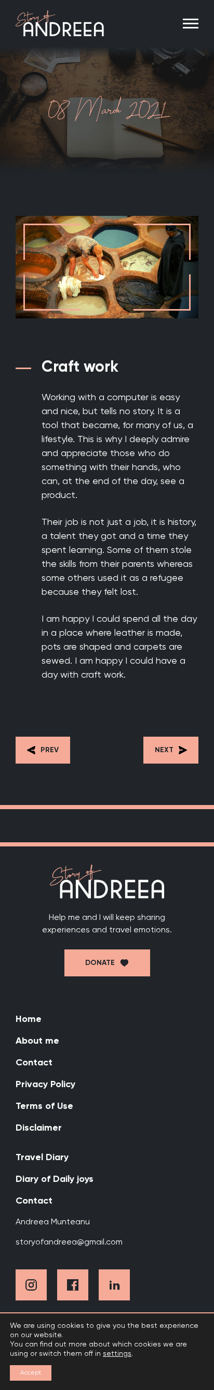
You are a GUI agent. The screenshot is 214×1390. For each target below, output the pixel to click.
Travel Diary (42, 1157)
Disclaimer (39, 1128)
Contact (34, 1062)
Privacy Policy (45, 1084)
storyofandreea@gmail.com (69, 1242)
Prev (50, 750)
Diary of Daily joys (54, 1179)
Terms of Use (44, 1106)
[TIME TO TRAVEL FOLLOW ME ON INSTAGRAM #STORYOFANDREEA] (107, 825)
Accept (30, 1373)
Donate (100, 963)
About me (37, 1041)
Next (164, 750)
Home (29, 1019)
